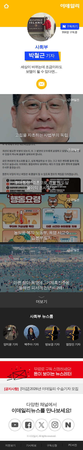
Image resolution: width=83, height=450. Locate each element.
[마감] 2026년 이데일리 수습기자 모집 (41, 389)
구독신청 (52, 445)
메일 (41, 80)
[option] (13, 335)
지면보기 (10, 445)
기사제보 (31, 445)
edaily (67, 5)
